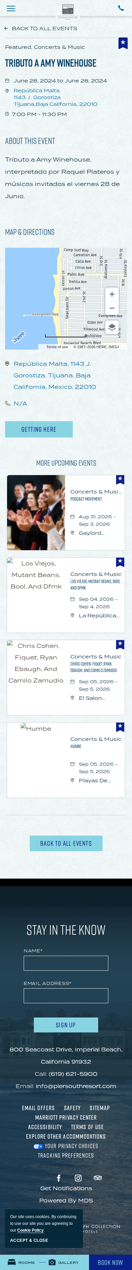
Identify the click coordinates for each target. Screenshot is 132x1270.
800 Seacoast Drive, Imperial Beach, (66, 1055)
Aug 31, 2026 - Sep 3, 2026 (97, 520)
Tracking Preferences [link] (66, 1155)
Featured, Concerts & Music (45, 47)
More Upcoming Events (66, 463)
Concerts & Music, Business (96, 491)
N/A (20, 403)
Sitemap (100, 1108)
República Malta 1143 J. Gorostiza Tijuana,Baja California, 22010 (55, 97)
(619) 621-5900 (73, 1073)
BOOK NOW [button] (110, 1262)
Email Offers (38, 1108)
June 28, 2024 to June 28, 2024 (60, 80)
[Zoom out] (112, 308)
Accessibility (45, 1127)
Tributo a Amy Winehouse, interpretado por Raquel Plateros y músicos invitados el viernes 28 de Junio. (62, 178)
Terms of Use (87, 1127)
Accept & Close (29, 1240)
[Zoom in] (112, 294)
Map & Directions (29, 231)
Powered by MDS (66, 1200)
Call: (41, 1073)
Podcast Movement (86, 499)
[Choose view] (112, 327)
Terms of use (57, 347)
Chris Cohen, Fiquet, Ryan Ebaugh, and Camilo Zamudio (93, 666)
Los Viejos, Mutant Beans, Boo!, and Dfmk (95, 584)
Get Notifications (66, 1188)
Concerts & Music (96, 574)
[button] (11, 8)
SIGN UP (75, 1026)
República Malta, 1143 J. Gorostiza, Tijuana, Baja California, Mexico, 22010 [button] (55, 375)
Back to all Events (44, 28)
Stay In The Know (66, 929)
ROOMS (26, 1262)
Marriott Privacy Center (66, 1117)
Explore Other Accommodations (66, 1136)
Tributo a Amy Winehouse (50, 62)
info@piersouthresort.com (76, 1086)
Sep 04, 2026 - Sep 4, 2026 (98, 603)
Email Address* (48, 983)
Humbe (75, 746)
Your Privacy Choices (70, 1146)
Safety (72, 1108)
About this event (30, 140)
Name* (33, 950)
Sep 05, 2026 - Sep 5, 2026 (98, 685)
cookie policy (30, 1230)
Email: (25, 1086)
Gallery (68, 1262)
